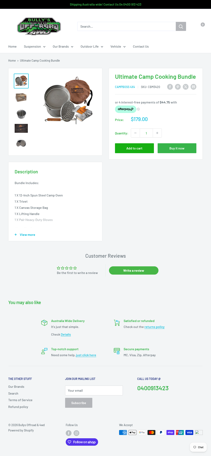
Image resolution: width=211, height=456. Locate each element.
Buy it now (176, 148)
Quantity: (121, 133)
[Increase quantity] (157, 133)
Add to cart (134, 148)
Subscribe (78, 403)
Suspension (32, 46)
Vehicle (115, 46)
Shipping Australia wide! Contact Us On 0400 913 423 (105, 4)
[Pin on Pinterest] (178, 86)
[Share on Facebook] (170, 86)
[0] (199, 26)
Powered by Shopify (21, 430)
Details (66, 334)
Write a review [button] (133, 270)
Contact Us (141, 46)
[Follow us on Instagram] (76, 433)
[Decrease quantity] (135, 133)
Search (13, 393)
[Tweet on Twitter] (186, 86)
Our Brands (61, 46)
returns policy (154, 327)
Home (12, 46)
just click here (86, 355)
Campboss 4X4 (125, 87)
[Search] (181, 26)
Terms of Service (20, 400)
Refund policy (18, 407)
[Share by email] (193, 86)
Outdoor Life (90, 46)
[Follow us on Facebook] (69, 433)
